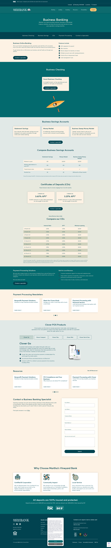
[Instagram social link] (14, 524)
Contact (70, 4)
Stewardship (84, 9)
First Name (67, 402)
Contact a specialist (50, 88)
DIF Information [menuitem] (44, 533)
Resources (75, 9)
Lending (60, 9)
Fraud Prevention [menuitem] (44, 532)
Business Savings (43, 35)
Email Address (68, 422)
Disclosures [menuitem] (75, 542)
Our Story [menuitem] (43, 522)
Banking (53, 9)
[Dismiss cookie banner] (62, 519)
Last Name (67, 409)
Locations (87, 4)
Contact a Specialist (82, 35)
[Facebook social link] (17, 524)
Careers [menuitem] (42, 528)
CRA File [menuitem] (96, 542)
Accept (55, 541)
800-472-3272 (76, 529)
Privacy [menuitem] (80, 542)
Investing (67, 9)
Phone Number (68, 429)
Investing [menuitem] (43, 526)
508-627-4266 (76, 524)
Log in (93, 9)
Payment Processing (65, 35)
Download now (18, 386)
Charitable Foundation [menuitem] (45, 524)
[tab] (53, 315)
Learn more (17, 310)
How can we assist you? (70, 436)
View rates (76, 386)
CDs (53, 35)
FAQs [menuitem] (42, 530)
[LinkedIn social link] (20, 524)
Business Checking (28, 35)
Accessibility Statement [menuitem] (88, 542)
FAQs (28, 410)
